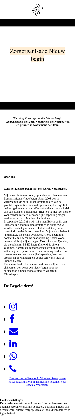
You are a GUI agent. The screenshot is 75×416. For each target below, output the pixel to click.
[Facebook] (12, 319)
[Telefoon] (12, 369)
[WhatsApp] (13, 356)
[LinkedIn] (13, 344)
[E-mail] (13, 331)
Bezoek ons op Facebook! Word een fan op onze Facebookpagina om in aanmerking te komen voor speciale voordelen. (37, 381)
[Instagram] (13, 307)
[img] (37, 9)
